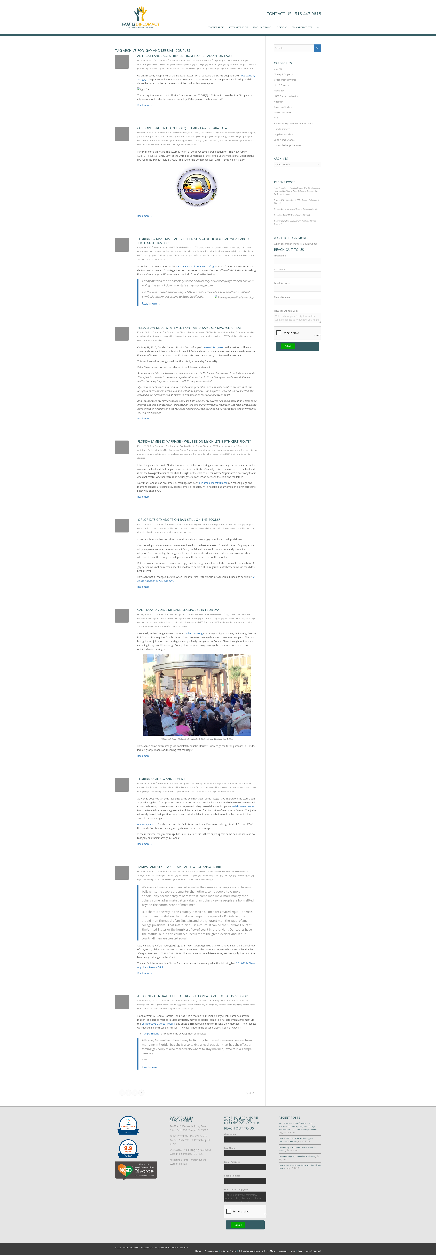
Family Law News (179, 132)
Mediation (279, 90)
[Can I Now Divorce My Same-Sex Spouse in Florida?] (122, 616)
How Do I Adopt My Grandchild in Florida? (292, 214)
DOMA (194, 618)
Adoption (174, 446)
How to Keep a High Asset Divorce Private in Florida (295, 208)
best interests (235, 524)
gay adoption (143, 136)
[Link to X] (308, 1247)
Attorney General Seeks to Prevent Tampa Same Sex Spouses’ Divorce (194, 996)
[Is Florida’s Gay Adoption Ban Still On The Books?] (122, 525)
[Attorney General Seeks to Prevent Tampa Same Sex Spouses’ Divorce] (122, 1002)
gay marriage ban (216, 136)
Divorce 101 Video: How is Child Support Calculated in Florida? (296, 1140)
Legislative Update (202, 524)
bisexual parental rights (230, 132)
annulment (233, 783)
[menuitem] (216, 17)
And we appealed (146, 824)
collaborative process (244, 806)
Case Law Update (187, 446)
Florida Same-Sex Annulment (161, 779)
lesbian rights (158, 68)
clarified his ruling (193, 633)
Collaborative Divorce (177, 332)
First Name (280, 255)
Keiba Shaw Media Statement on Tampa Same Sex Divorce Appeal (189, 328)
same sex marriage (171, 144)
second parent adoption (241, 68)
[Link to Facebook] (303, 1247)
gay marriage (198, 64)
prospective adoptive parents (215, 68)
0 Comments (161, 60)
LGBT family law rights (191, 68)
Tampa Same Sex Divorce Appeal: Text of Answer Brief (180, 867)
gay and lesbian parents (180, 64)
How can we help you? (286, 310)
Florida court (202, 787)
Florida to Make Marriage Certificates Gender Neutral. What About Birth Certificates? (194, 241)
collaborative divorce (240, 614)
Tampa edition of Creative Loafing (195, 266)
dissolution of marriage (152, 336)
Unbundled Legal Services (287, 145)
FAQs (276, 118)
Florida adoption (236, 60)
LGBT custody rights (197, 140)
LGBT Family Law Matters (199, 60)
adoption (223, 60)
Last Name (279, 269)
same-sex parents (189, 144)
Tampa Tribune (150, 1033)
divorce (186, 618)
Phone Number (282, 297)
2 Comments (161, 871)
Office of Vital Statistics (204, 255)
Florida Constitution (185, 787)
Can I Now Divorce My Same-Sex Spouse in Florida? (178, 610)
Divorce (278, 68)
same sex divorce (154, 144)
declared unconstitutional (213, 482)
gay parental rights (213, 64)
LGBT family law (172, 68)
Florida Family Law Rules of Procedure (293, 123)
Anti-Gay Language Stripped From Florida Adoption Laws (184, 56)
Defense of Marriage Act (148, 618)
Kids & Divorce (281, 85)
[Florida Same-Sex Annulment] (122, 785)
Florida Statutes (179, 60)
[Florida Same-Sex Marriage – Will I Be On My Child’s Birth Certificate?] (122, 447)
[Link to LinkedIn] (313, 1247)
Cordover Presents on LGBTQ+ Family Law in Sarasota (182, 128)
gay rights (227, 64)
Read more (145, 105)
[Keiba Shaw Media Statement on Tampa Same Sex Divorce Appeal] (122, 334)
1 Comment (156, 332)
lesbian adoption (240, 64)
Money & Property (283, 74)
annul (224, 783)
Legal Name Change (284, 139)
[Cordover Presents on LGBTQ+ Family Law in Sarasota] (122, 134)
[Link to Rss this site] (318, 1247)
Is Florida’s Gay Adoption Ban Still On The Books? (178, 519)
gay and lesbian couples (158, 64)
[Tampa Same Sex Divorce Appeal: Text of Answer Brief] (122, 873)
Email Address (282, 283)
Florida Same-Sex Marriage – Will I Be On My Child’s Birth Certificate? (194, 441)
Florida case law (171, 450)
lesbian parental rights (164, 140)
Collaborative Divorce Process (158, 1023)
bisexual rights (248, 132)
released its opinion (213, 347)
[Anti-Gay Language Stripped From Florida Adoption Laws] (122, 62)
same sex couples (224, 255)
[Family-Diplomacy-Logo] (140, 17)
